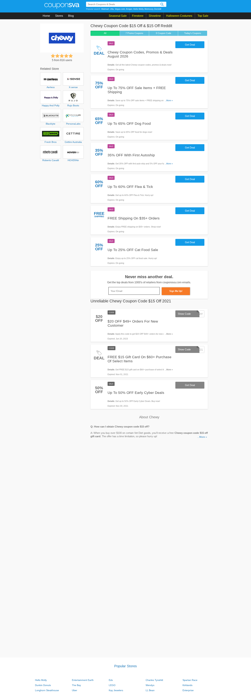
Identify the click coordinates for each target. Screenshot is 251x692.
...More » (169, 100)
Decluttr (157, 9)
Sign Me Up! (175, 291)
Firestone (137, 15)
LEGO (112, 685)
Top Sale (203, 15)
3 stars (62, 56)
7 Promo (134, 33)
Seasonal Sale (118, 15)
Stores (59, 15)
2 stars (57, 56)
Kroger (129, 9)
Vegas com (120, 9)
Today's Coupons (192, 33)
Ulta (112, 9)
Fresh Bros (51, 142)
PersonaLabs (73, 123)
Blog (71, 15)
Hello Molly (138, 9)
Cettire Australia (73, 142)
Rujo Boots (73, 105)
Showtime (155, 15)
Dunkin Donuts (43, 685)
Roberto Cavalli (50, 160)
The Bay (76, 685)
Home (46, 15)
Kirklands (187, 685)
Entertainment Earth (83, 680)
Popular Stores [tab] (125, 666)
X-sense (73, 87)
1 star (53, 56)
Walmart (105, 9)
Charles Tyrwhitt (154, 680)
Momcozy (148, 9)
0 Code (163, 33)
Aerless (51, 87)
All (105, 33)
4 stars (66, 56)
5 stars (71, 56)
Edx (111, 680)
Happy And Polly (50, 105)
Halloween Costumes (179, 15)
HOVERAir (73, 160)
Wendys (150, 685)
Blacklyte (50, 123)
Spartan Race (190, 680)
